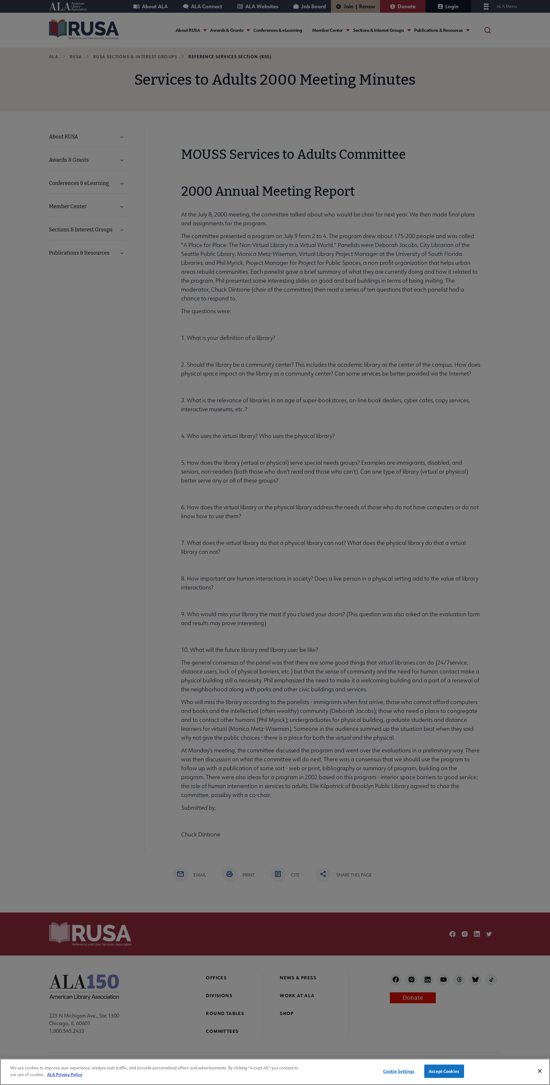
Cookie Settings (399, 1071)
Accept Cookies (444, 1071)
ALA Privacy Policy (64, 1074)
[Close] (540, 1071)
